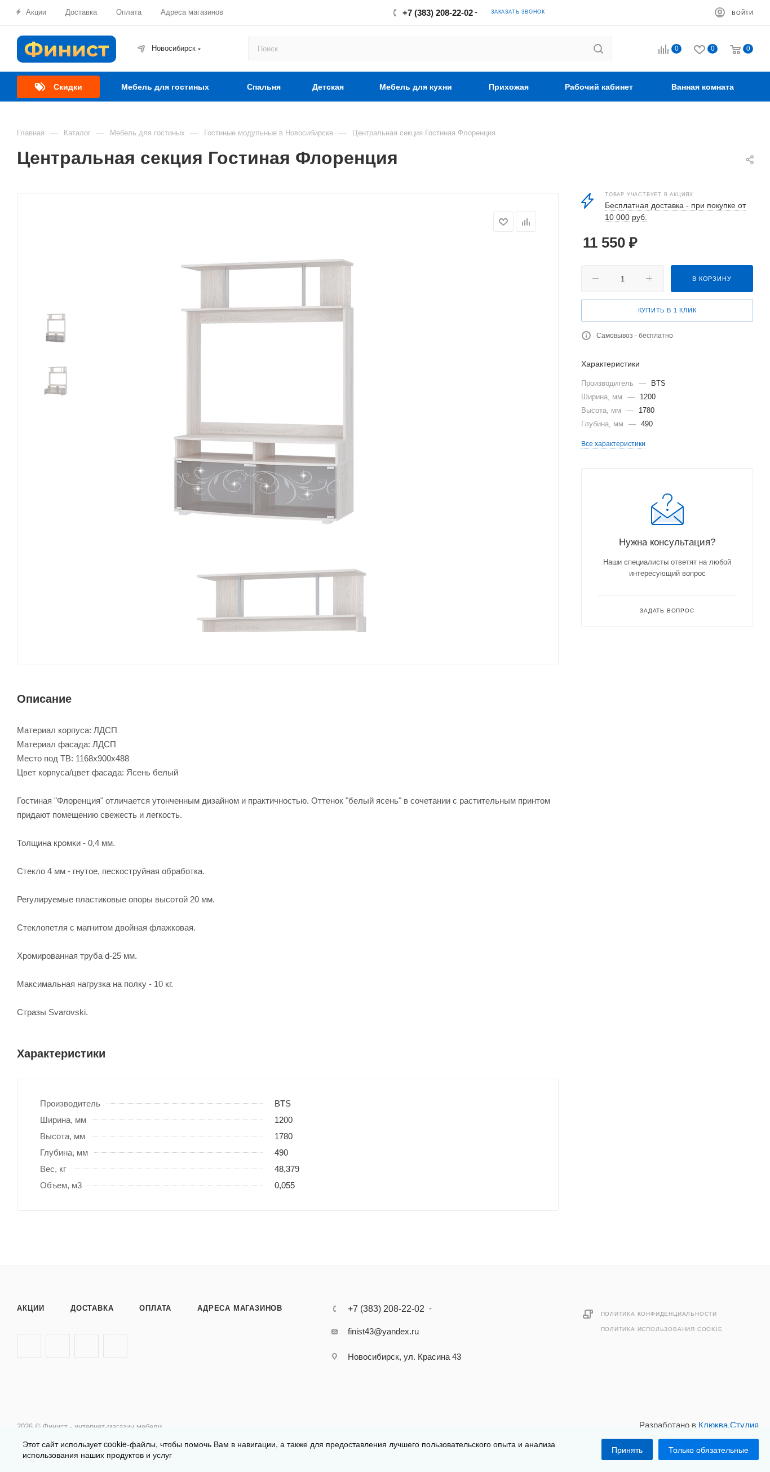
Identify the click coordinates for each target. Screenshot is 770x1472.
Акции (31, 1308)
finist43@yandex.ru (383, 1331)
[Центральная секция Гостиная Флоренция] (265, 392)
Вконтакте (29, 1346)
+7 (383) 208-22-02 (437, 12)
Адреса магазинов (239, 1308)
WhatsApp (115, 1346)
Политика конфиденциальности (659, 1314)
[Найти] (598, 48)
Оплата (155, 1308)
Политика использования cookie (662, 1329)
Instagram (86, 1346)
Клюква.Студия (728, 1425)
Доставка (91, 1308)
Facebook (58, 1346)
